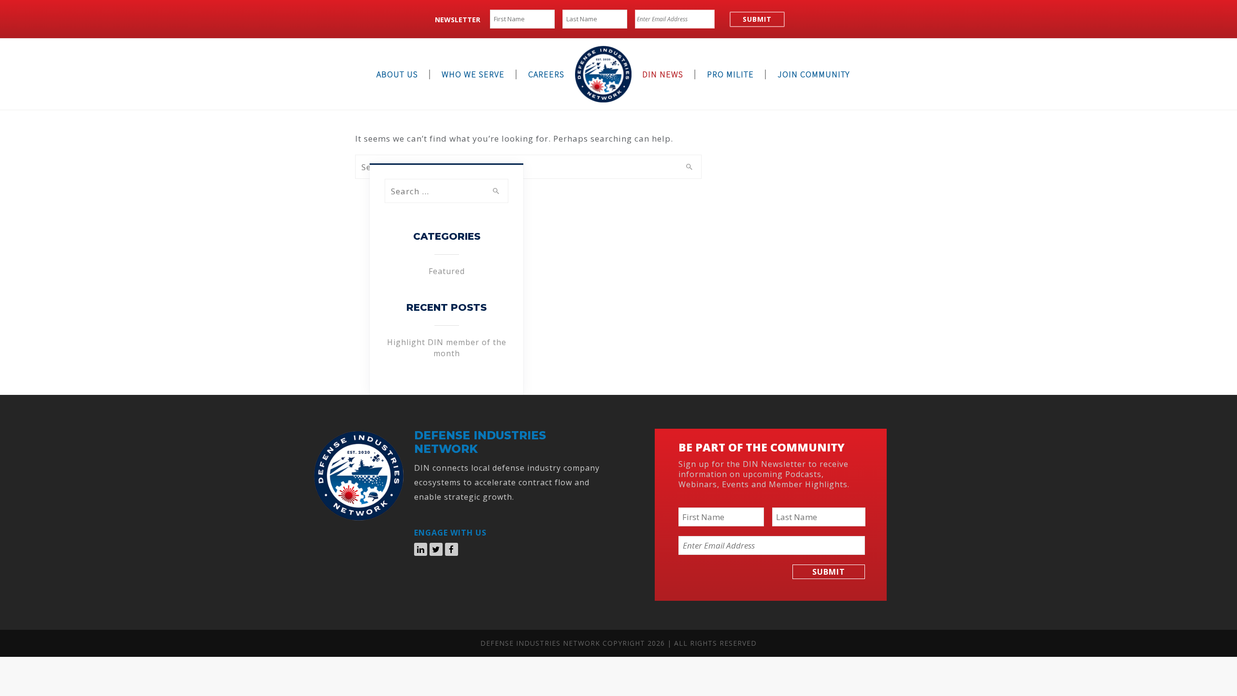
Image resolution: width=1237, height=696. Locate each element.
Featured (447, 271)
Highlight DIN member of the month (446, 347)
